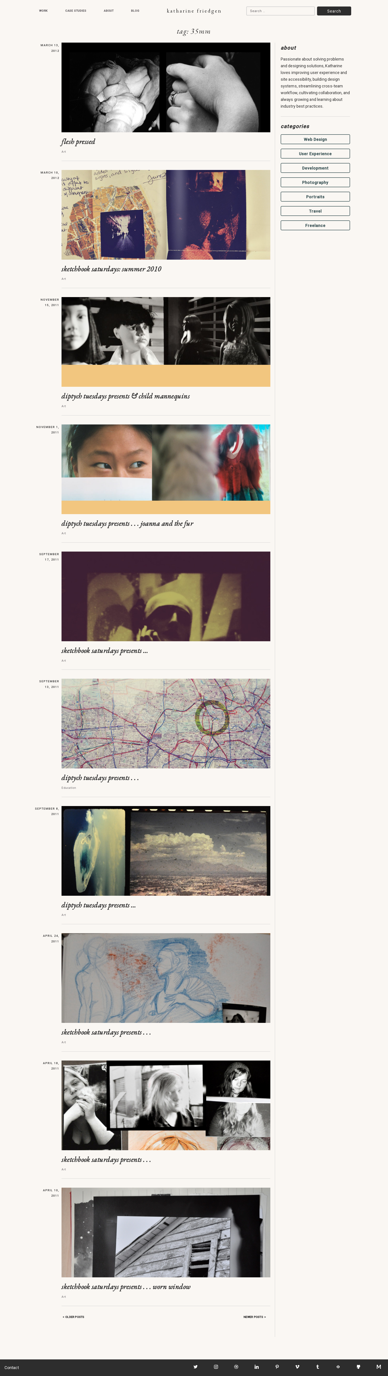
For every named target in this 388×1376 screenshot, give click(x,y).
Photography (315, 182)
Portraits (315, 196)
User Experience (315, 153)
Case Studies (75, 10)
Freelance (315, 225)
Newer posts (253, 1317)
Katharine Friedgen (194, 10)
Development (315, 168)
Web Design (315, 139)
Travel (315, 211)
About (109, 10)
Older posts (74, 1317)
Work (43, 10)
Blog (135, 10)
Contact (11, 1367)
